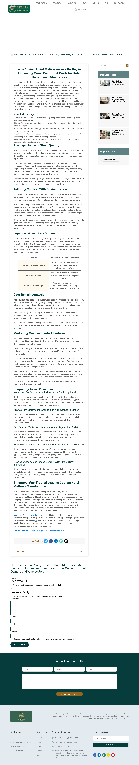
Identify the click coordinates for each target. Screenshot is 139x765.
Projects (39, 738)
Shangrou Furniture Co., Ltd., (26, 515)
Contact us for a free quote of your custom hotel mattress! (40, 530)
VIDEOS (96, 3)
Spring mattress (16, 751)
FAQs (38, 755)
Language (82, 9)
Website (13, 632)
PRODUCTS (40, 3)
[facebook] (94, 755)
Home (16, 54)
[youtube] (113, 755)
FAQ (106, 3)
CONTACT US (119, 3)
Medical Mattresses (18, 747)
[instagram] (99, 755)
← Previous (19, 551)
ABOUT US (72, 3)
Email (13, 624)
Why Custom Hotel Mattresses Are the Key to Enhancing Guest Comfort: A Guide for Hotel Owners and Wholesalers (72, 54)
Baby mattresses (17, 738)
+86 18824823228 (76, 738)
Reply (13, 588)
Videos (39, 751)
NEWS (84, 3)
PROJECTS (57, 3)
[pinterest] (104, 755)
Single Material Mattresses (20, 742)
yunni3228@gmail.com (68, 742)
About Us (39, 747)
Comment (14, 599)
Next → (81, 551)
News (38, 742)
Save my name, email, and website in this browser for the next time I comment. (44, 639)
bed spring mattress (110, 160)
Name (13, 617)
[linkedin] (108, 755)
